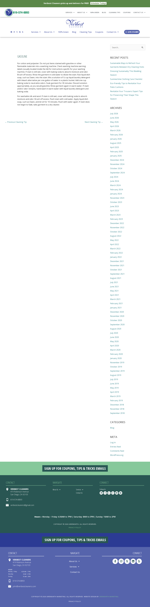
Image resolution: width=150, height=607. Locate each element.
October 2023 (116, 202)
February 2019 (116, 400)
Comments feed (117, 451)
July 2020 (114, 333)
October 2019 (116, 366)
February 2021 (116, 303)
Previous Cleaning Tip (16, 122)
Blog (104, 12)
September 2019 (117, 371)
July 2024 (114, 177)
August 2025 (115, 143)
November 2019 (117, 362)
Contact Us (138, 12)
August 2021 (115, 278)
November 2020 (117, 316)
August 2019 (115, 375)
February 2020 (116, 354)
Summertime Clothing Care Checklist (126, 79)
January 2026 (116, 139)
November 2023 (117, 198)
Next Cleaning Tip (94, 122)
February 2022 (116, 253)
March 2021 (115, 299)
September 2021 (117, 274)
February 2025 (116, 151)
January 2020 (116, 358)
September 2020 (117, 324)
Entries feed (115, 446)
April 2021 (114, 295)
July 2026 (114, 113)
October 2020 (116, 320)
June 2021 (114, 286)
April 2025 (114, 147)
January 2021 (116, 307)
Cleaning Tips (114, 12)
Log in (113, 442)
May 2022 (114, 240)
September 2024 (117, 172)
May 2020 (114, 341)
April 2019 (114, 392)
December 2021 (117, 261)
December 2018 (117, 404)
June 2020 (114, 337)
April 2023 (114, 210)
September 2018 (117, 413)
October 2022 (116, 231)
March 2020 (115, 350)
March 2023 (115, 215)
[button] (35, 32)
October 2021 (116, 269)
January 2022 (116, 257)
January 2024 (116, 193)
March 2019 (115, 396)
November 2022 (117, 227)
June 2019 (114, 383)
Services (69, 12)
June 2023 (114, 206)
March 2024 (115, 185)
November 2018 (117, 409)
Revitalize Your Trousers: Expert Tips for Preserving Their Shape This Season (126, 95)
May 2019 (114, 388)
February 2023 (116, 219)
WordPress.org (116, 455)
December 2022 (117, 223)
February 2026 (116, 134)
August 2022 (115, 236)
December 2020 (117, 312)
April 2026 (114, 126)
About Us (81, 12)
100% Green (94, 12)
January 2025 (116, 155)
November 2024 (117, 164)
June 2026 (114, 118)
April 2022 (114, 244)
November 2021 (117, 265)
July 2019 (114, 379)
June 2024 (114, 181)
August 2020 (115, 328)
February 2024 (116, 189)
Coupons (127, 12)
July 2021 (114, 282)
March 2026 (115, 130)
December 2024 (117, 160)
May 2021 (114, 290)
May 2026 (114, 122)
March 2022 (115, 248)
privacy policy (75, 528)
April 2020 (114, 345)
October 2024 (116, 168)
